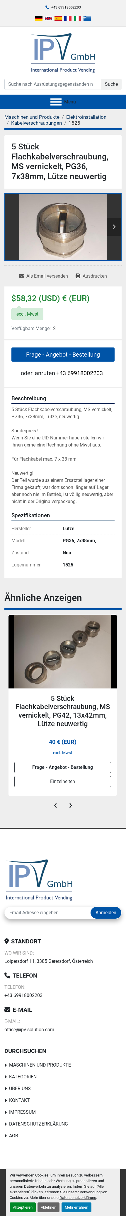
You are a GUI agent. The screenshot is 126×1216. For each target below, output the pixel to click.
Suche (111, 84)
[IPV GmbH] (39, 879)
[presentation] (55, 805)
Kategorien (23, 1077)
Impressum (22, 1112)
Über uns (20, 1088)
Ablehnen (48, 1207)
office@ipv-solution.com (29, 1029)
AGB (13, 1135)
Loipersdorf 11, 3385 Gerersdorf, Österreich (48, 961)
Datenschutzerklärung (77, 1197)
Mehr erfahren (76, 1207)
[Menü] (56, 102)
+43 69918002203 (66, 7)
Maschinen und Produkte (40, 1065)
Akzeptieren (23, 1207)
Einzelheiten (62, 781)
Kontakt (19, 1100)
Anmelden (106, 912)
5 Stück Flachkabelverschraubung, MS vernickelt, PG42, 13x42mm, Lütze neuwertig (63, 711)
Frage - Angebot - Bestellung (63, 354)
